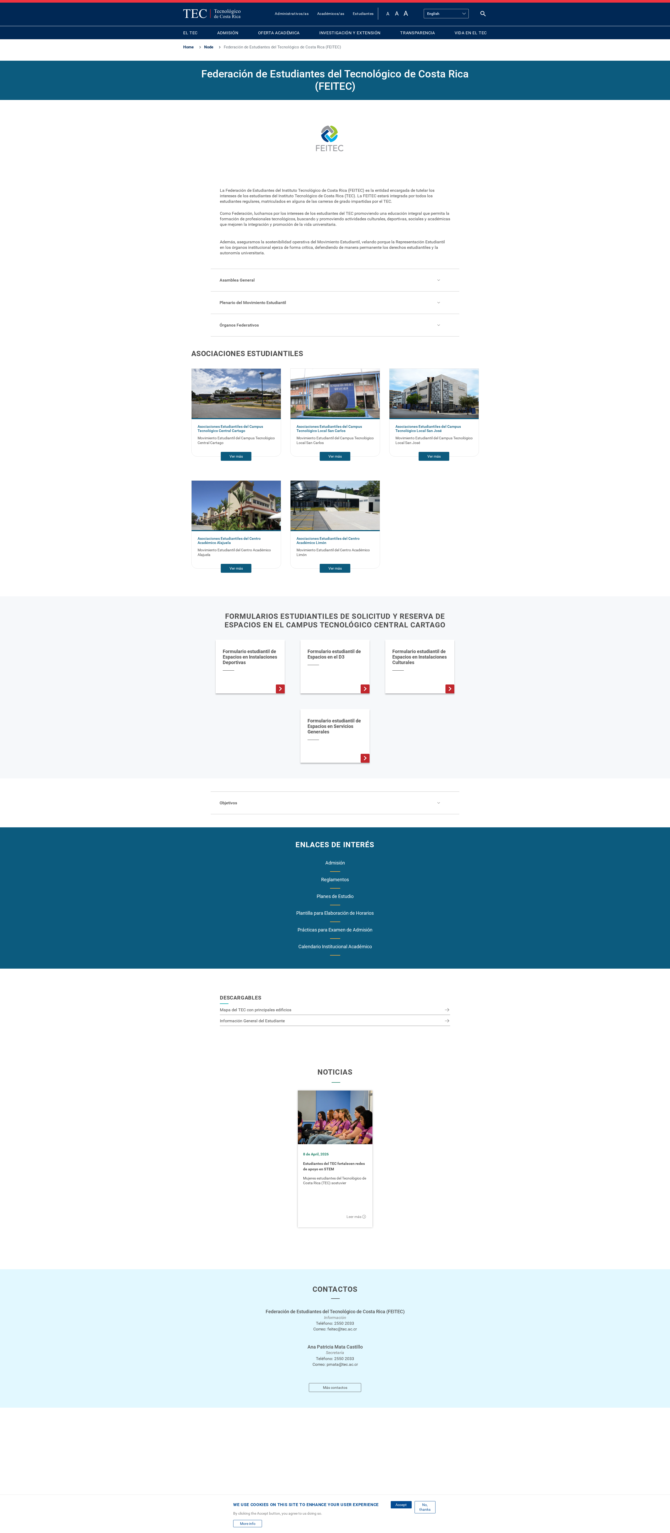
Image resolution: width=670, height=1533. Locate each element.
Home (188, 47)
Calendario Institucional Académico (335, 946)
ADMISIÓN (227, 32)
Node (208, 47)
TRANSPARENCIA (417, 32)
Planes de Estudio (335, 896)
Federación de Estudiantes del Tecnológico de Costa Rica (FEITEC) (335, 1311)
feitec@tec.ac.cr (342, 1329)
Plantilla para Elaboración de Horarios (335, 913)
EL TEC (190, 32)
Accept (401, 1505)
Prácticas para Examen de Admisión (335, 930)
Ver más (236, 456)
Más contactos (335, 1387)
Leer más (354, 1217)
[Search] (483, 14)
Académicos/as (330, 14)
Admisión (335, 863)
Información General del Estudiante (252, 1020)
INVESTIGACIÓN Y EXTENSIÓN (350, 32)
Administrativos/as (292, 14)
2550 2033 (344, 1323)
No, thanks (425, 1507)
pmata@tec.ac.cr (342, 1364)
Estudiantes (363, 14)
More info (247, 1523)
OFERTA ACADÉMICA (279, 32)
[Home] (212, 13)
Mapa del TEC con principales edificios (255, 1009)
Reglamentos (335, 879)
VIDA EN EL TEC (471, 32)
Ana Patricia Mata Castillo (335, 1347)
